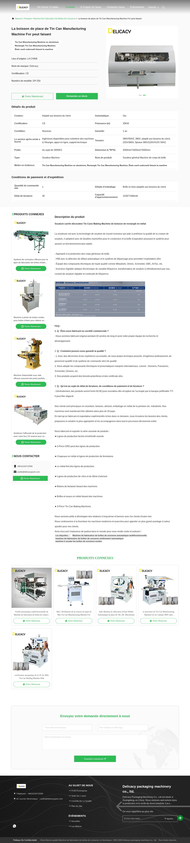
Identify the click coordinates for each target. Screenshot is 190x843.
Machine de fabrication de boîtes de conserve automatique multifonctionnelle (110, 535)
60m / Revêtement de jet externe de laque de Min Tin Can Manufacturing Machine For (73, 613)
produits (27, 18)
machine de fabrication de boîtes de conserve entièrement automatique (89, 538)
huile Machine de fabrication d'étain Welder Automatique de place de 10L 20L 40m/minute (116, 613)
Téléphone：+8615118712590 (29, 793)
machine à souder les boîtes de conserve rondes (78, 541)
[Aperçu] (23, 7)
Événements (137, 7)
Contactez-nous (116, 7)
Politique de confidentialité (25, 840)
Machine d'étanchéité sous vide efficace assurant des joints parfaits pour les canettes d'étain (29, 378)
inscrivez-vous (170, 819)
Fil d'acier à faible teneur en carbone (48, 8)
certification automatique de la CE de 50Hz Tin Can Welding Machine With (32, 676)
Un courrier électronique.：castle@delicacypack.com (39, 799)
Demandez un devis (76, 96)
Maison (18, 18)
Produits (70, 7)
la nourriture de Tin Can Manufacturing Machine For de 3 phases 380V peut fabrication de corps (158, 613)
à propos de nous (90, 7)
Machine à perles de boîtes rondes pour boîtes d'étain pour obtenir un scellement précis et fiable (29, 320)
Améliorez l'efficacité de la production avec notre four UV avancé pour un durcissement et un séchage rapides (30, 436)
